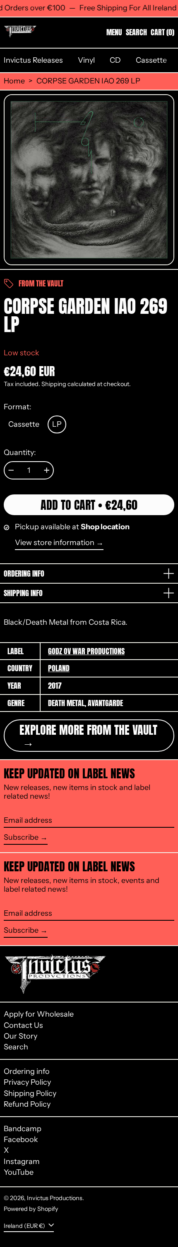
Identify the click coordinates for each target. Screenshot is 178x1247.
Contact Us (23, 1025)
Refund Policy (27, 1104)
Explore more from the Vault (88, 729)
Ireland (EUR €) (25, 1225)
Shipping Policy (30, 1093)
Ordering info (27, 1071)
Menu (114, 32)
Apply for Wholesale (39, 1014)
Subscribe (21, 837)
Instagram (22, 1161)
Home (14, 81)
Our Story (20, 1036)
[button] (136, 32)
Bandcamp (22, 1129)
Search (16, 1046)
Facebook (21, 1139)
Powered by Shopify (31, 1209)
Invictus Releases (33, 60)
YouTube (19, 1172)
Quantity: (20, 452)
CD (115, 60)
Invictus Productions (54, 1198)
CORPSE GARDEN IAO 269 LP (88, 81)
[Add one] (47, 470)
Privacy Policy (27, 1082)
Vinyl (86, 60)
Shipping (53, 384)
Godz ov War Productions (86, 651)
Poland (59, 668)
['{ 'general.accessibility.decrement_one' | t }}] (11, 470)
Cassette (151, 60)
